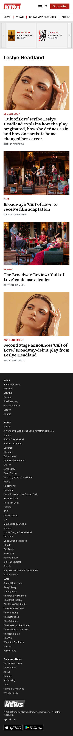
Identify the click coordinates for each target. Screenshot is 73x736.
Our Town (9, 549)
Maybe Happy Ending (15, 524)
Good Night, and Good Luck (18, 477)
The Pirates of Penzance (16, 625)
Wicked (8, 646)
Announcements (12, 384)
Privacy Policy (11, 693)
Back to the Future (13, 443)
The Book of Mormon (15, 595)
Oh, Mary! (8, 536)
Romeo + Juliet (11, 557)
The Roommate (12, 633)
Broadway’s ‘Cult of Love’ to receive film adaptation (31, 207)
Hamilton (8, 490)
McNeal (8, 528)
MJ (5, 519)
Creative (8, 393)
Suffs (6, 578)
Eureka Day (9, 469)
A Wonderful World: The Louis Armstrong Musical (29, 431)
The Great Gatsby (13, 600)
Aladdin (7, 435)
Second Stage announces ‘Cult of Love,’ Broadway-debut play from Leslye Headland (36, 350)
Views (20, 17)
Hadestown (10, 486)
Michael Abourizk (15, 214)
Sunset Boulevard (13, 583)
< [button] (3, 35)
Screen (7, 409)
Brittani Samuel (14, 285)
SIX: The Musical (12, 562)
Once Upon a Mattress (15, 540)
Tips (6, 684)
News (7, 17)
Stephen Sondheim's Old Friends (21, 570)
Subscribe (60, 6)
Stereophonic (11, 574)
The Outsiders (11, 621)
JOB (6, 511)
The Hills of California (15, 604)
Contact (8, 676)
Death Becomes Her (14, 460)
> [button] (70, 35)
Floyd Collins (10, 473)
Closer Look (12, 114)
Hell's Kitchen (11, 498)
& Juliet (7, 426)
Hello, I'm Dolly (11, 502)
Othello (7, 545)
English (7, 464)
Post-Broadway (12, 405)
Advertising (9, 680)
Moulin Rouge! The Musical (18, 532)
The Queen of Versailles (16, 629)
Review (8, 269)
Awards (7, 414)
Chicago (8, 452)
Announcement (14, 340)
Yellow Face (10, 650)
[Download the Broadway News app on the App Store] (13, 727)
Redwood (9, 553)
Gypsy (7, 481)
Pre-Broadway (11, 401)
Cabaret (8, 447)
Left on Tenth (11, 515)
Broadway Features (42, 17)
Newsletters (10, 667)
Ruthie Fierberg (14, 144)
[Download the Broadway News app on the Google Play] (33, 727)
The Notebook (11, 617)
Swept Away (10, 587)
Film (6, 199)
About (7, 671)
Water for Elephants (14, 642)
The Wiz (8, 638)
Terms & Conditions (14, 688)
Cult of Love (10, 456)
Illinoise (8, 507)
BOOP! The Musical (14, 439)
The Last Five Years (14, 608)
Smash (7, 566)
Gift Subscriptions (13, 663)
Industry (8, 388)
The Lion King (11, 612)
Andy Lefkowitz (14, 360)
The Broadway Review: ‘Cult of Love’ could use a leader (34, 277)
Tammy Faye (10, 591)
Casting (8, 397)
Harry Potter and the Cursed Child (21, 494)
